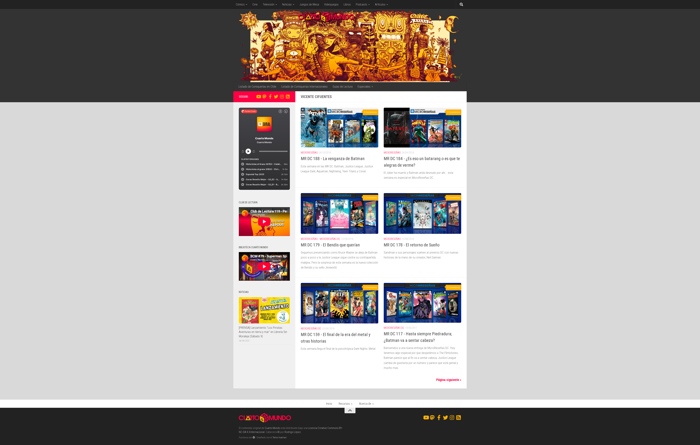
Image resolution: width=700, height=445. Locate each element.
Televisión (268, 4)
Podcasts (361, 4)
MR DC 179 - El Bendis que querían (330, 245)
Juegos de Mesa (309, 4)
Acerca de (365, 403)
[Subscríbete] (287, 96)
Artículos (380, 4)
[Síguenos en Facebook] (270, 96)
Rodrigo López (293, 432)
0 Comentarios (370, 112)
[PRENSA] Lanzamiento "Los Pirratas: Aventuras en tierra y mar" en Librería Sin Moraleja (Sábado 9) (263, 332)
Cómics (240, 4)
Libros (347, 4)
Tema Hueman (280, 437)
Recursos (344, 403)
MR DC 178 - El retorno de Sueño (412, 245)
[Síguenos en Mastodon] (264, 96)
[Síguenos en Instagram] (282, 96)
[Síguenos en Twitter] (276, 96)
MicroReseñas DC (330, 238)
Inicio (329, 403)
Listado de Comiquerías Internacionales (304, 86)
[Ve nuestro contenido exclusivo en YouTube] (258, 96)
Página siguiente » (448, 380)
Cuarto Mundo (272, 428)
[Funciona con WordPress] (254, 437)
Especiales (364, 86)
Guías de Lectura (343, 86)
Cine (255, 4)
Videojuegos (331, 4)
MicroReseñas (309, 152)
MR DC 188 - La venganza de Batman (333, 158)
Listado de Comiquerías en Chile (257, 86)
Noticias (287, 4)
